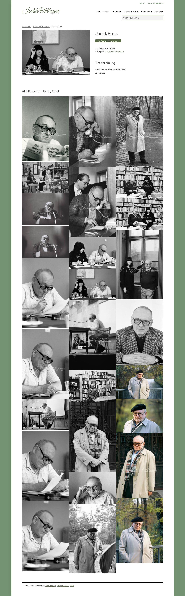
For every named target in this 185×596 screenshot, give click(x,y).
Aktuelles (116, 11)
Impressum (50, 585)
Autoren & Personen (41, 26)
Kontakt (159, 11)
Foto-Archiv (103, 11)
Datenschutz (63, 585)
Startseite (26, 26)
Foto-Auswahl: (155, 3)
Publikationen (131, 11)
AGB (72, 585)
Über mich (146, 11)
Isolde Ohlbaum (40, 11)
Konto (142, 3)
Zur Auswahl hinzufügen (108, 41)
